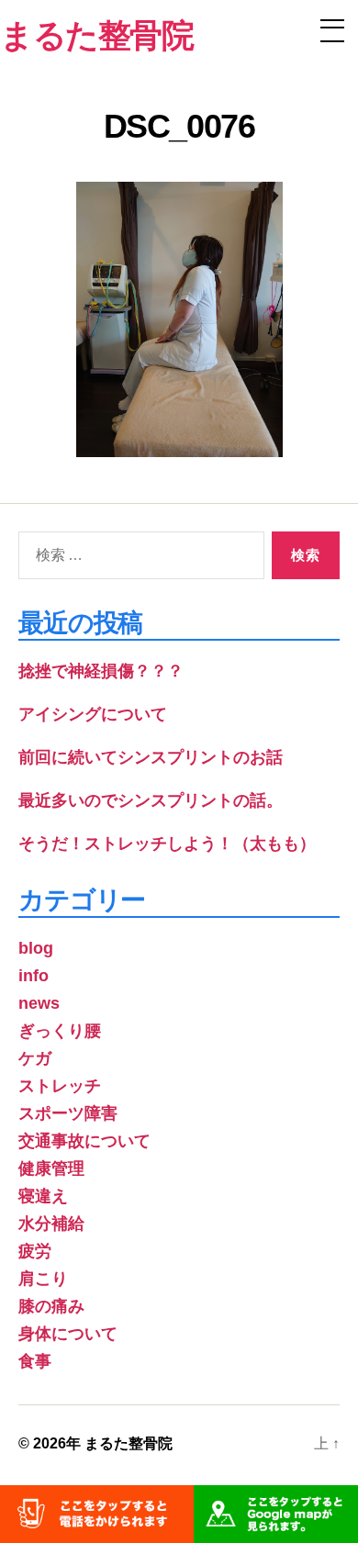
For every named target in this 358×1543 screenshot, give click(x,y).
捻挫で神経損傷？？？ (101, 671)
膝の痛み (51, 1306)
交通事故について (84, 1141)
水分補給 (51, 1223)
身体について (67, 1334)
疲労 (34, 1251)
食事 (34, 1361)
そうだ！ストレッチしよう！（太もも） (167, 843)
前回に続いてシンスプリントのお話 (150, 757)
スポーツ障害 (67, 1113)
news (39, 1003)
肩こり (43, 1278)
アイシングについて (92, 714)
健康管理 (51, 1168)
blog (35, 948)
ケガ (34, 1058)
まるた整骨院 (128, 1443)
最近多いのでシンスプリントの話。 (150, 800)
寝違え (43, 1196)
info (33, 976)
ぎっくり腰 (59, 1031)
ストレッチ (59, 1086)
